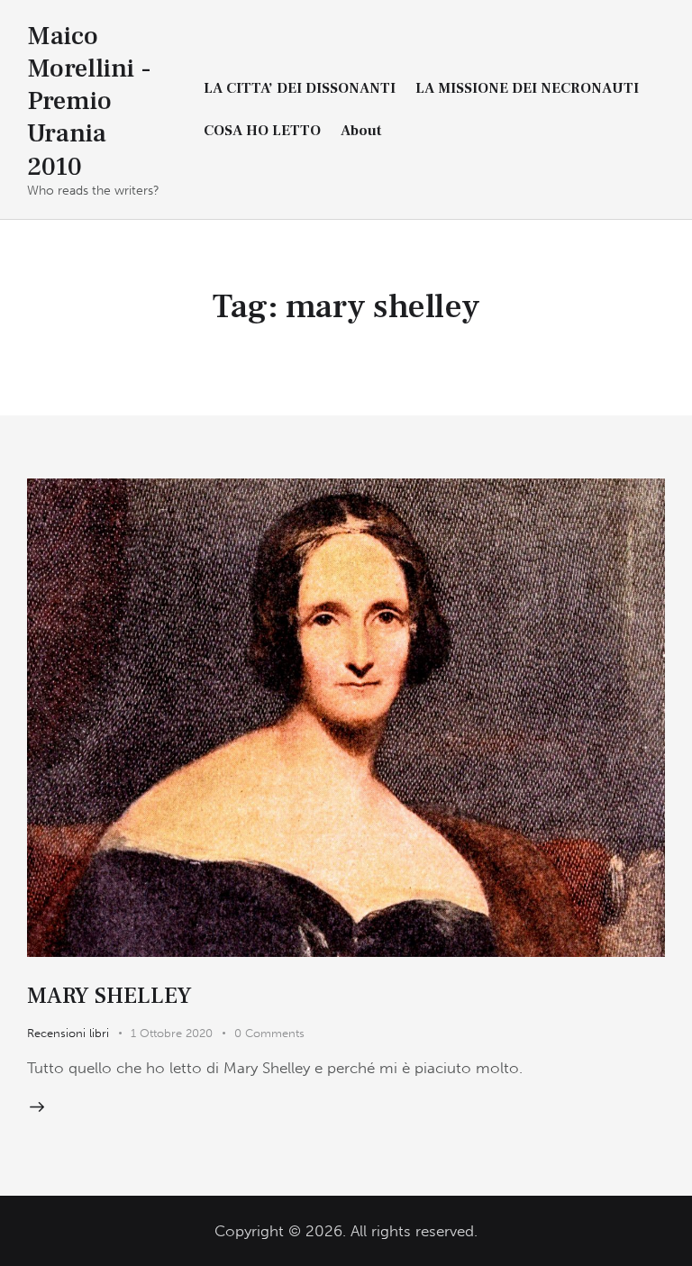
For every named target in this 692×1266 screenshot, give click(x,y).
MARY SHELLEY (109, 995)
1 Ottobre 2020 (172, 1033)
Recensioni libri (68, 1033)
